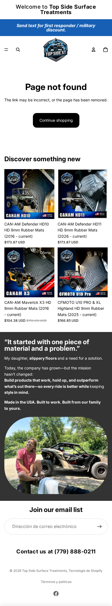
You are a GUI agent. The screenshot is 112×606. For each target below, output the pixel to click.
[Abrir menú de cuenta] (93, 50)
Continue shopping (56, 120)
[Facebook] (56, 593)
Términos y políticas (56, 582)
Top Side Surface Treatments (44, 571)
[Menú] (6, 49)
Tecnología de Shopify (85, 571)
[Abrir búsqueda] (18, 50)
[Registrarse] (99, 526)
